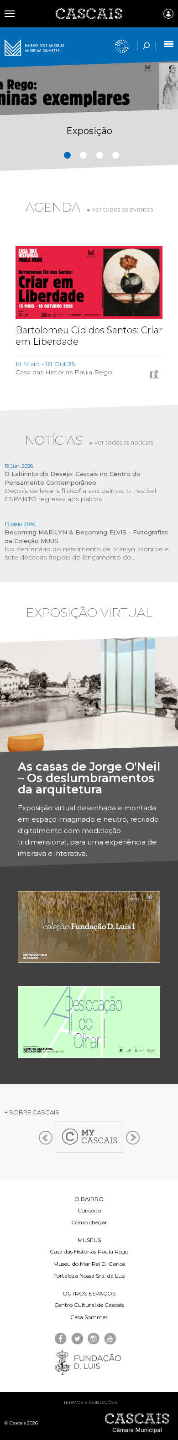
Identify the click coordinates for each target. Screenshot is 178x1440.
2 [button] (83, 155)
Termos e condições (90, 1402)
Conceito (89, 1210)
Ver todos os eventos (122, 209)
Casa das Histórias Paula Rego (89, 1251)
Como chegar (89, 1222)
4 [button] (115, 155)
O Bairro (89, 1199)
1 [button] (67, 155)
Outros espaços (89, 1293)
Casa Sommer (89, 1317)
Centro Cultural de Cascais (89, 1304)
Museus (89, 1240)
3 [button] (99, 155)
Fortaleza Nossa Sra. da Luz (89, 1275)
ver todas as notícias (123, 442)
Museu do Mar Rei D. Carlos (89, 1263)
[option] (89, 126)
